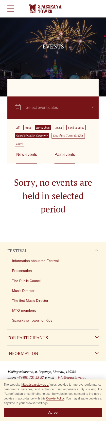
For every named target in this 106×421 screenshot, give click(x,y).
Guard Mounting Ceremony (32, 135)
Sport (19, 143)
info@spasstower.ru (72, 377)
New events (26, 154)
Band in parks (76, 127)
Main (28, 127)
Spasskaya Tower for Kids (68, 135)
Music (58, 127)
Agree (53, 412)
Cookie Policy (55, 398)
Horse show (43, 127)
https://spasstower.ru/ (35, 384)
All (17, 127)
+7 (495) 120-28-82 (30, 377)
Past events (64, 154)
